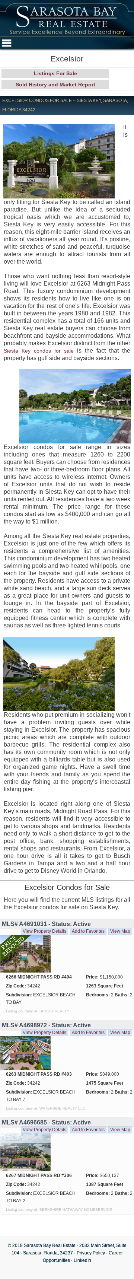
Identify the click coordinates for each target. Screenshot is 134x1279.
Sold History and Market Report (55, 85)
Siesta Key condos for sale (39, 351)
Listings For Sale (55, 73)
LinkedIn (82, 1260)
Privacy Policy (91, 1253)
